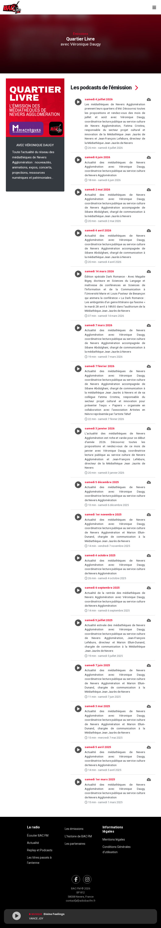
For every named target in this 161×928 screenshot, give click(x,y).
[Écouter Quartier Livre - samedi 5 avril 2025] (78, 758)
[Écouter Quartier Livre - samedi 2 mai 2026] (78, 205)
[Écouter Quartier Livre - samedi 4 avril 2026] (78, 246)
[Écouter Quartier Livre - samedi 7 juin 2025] (78, 681)
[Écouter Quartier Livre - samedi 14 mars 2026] (78, 293)
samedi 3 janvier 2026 (99, 428)
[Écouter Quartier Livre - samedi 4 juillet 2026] (78, 123)
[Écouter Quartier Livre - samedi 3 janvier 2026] (78, 450)
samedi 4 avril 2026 (98, 230)
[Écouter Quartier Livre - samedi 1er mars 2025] (78, 790)
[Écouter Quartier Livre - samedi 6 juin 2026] (78, 168)
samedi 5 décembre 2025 (102, 482)
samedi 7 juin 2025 (97, 665)
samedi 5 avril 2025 (98, 747)
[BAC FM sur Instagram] (87, 879)
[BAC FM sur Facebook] (76, 879)
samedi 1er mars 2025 (100, 779)
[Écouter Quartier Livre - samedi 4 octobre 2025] (78, 566)
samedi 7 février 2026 (99, 366)
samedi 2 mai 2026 (97, 189)
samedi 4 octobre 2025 (100, 555)
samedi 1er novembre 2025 (103, 514)
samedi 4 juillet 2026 (99, 99)
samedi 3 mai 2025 (97, 706)
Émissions (80, 34)
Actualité (33, 843)
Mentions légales (114, 839)
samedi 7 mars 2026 (98, 325)
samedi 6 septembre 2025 (102, 587)
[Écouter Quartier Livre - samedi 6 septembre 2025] (78, 599)
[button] (149, 123)
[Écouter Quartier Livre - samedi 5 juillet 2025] (78, 638)
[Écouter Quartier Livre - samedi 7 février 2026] (78, 392)
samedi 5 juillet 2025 (99, 620)
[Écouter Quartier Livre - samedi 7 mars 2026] (78, 341)
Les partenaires (75, 843)
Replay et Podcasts (39, 850)
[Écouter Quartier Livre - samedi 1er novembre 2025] (78, 530)
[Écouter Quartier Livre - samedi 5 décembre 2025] (78, 493)
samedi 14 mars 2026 (99, 271)
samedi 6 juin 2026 (97, 157)
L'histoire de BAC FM (78, 836)
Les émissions (74, 828)
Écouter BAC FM (37, 835)
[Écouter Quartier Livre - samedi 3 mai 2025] (78, 722)
